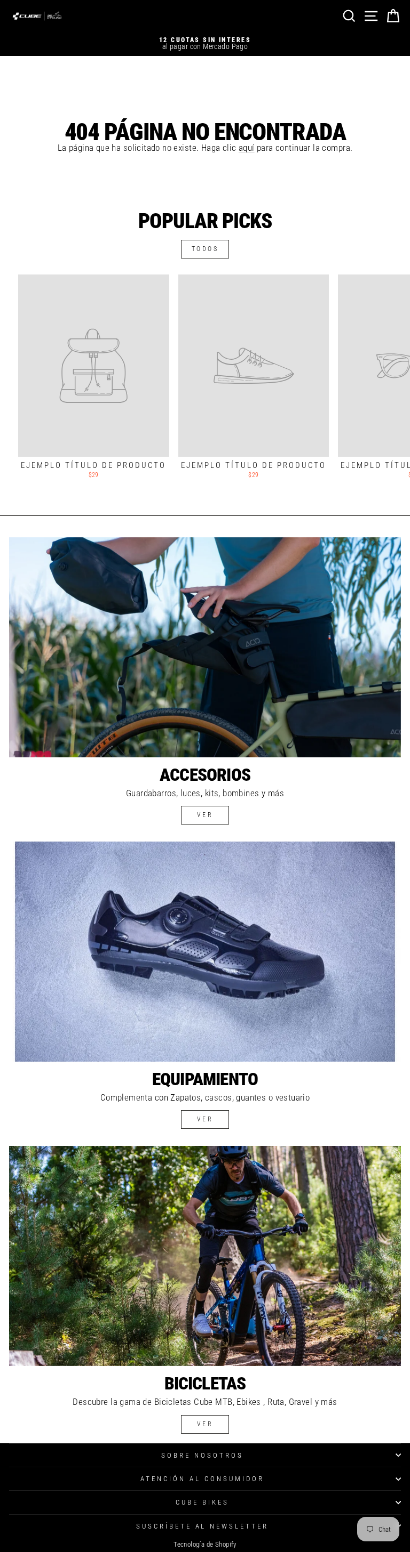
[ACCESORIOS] (205, 647)
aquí (247, 148)
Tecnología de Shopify (205, 1544)
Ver (205, 1119)
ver (205, 815)
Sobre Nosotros (202, 1455)
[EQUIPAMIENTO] (205, 952)
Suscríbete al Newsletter (202, 1526)
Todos (205, 249)
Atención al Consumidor (202, 1479)
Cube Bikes (202, 1502)
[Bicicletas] (205, 1256)
